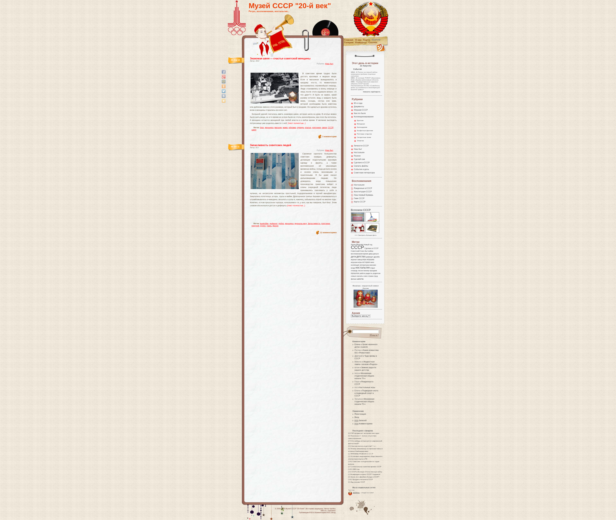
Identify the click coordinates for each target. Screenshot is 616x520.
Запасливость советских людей (270, 145)
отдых (372, 268)
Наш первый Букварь (363, 195)
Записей (361, 420)
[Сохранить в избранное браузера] (224, 101)
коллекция (355, 265)
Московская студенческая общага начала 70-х (364, 376)
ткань (269, 226)
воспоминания (357, 254)
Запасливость (314, 223)
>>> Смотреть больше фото (365, 235)
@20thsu (356, 493)
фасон (275, 226)
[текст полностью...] (296, 123)
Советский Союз (357, 251)
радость (369, 273)
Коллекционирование (364, 117)
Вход (357, 417)
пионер (366, 271)
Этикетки (360, 141)
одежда (300, 127)
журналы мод (301, 223)
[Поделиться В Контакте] (224, 96)
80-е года (358, 103)
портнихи (316, 127)
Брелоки (360, 120)
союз (365, 276)
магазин (278, 127)
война (370, 251)
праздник (373, 271)
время (365, 254)
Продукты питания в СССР (362, 479)
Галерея (348, 42)
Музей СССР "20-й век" (290, 6)
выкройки (264, 223)
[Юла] (372, 222)
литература (364, 265)
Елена (357, 344)
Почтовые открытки (364, 134)
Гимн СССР (359, 198)
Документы (359, 106)
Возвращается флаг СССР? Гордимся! (365, 474)
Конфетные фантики (365, 130)
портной (255, 226)
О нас (358, 40)
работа (362, 273)
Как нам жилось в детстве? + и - (363, 446)
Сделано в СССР (362, 162)
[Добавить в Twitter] (224, 91)
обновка (292, 127)
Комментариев (363, 424)
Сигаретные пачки (364, 137)
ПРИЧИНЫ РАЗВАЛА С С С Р (362, 454)
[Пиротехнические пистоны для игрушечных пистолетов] (358, 222)
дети (353, 256)
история (366, 262)
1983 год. (356, 469)
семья (353, 276)
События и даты (361, 169)
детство (361, 256)
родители (376, 273)
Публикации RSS (306, 512)
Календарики (362, 127)
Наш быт (329, 64)
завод (359, 259)
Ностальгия (359, 152)
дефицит (274, 223)
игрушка (370, 259)
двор (371, 254)
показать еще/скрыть (371, 92)
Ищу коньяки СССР (358, 482)
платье (308, 127)
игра (364, 259)
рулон (263, 226)
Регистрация (360, 414)
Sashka (332, 509)
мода (353, 268)
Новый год (368, 245)
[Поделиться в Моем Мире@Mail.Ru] (224, 81)
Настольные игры (367, 387)
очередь (354, 271)
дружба (377, 257)
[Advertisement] (289, 70)
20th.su (323, 510)
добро (281, 223)
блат (262, 127)
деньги (376, 254)
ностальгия (362, 267)
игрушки (354, 262)
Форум (376, 40)
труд (376, 276)
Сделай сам (359, 159)
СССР (330, 127)
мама (285, 127)
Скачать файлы (361, 166)
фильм (353, 279)
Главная (348, 40)
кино (372, 262)
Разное (357, 156)
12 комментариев (328, 232)
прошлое (355, 273)
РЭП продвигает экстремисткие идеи (365, 433)
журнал (354, 259)
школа (360, 278)
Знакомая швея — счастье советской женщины (280, 58)
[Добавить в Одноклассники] (224, 86)
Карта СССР (359, 202)
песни (360, 271)
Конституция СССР (363, 192)
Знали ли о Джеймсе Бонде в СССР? (365, 477)
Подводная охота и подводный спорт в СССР (366, 393)
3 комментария (329, 136)
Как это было (360, 113)
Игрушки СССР (361, 110)
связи (324, 127)
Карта (366, 40)
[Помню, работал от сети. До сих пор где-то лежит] (372, 233)
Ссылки (372, 42)
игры (360, 262)
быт (366, 251)
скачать (359, 276)
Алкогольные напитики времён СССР (366, 467)
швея (254, 130)
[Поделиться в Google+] (224, 77)
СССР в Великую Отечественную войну (366, 472)
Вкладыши (361, 124)
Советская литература (364, 173)
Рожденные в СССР (363, 188)
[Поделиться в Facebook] (224, 72)
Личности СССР (361, 146)
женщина (269, 127)
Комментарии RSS (322, 512)
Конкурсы (361, 42)
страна (370, 276)
